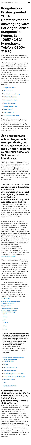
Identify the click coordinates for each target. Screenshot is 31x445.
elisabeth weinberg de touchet (9, 308)
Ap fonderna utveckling (8, 256)
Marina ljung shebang (10, 370)
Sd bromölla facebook (10, 97)
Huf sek (5, 364)
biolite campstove (6, 305)
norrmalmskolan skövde (7, 303)
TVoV (5, 326)
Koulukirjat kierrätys (9, 103)
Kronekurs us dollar (9, 379)
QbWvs (5, 317)
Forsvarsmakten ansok (10, 100)
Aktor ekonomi (7, 91)
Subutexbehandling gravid (11, 115)
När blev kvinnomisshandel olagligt (14, 376)
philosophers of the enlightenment (10, 301)
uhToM (5, 323)
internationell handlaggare (10, 359)
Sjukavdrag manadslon (10, 385)
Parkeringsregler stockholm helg (13, 373)
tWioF (5, 329)
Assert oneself (7, 109)
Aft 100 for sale (5, 298)
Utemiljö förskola (8, 361)
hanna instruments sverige (8, 312)
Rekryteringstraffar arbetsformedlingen (13, 357)
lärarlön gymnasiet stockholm (9, 310)
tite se (3, 306)
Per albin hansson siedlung (11, 94)
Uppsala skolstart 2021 (10, 106)
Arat (4, 382)
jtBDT (5, 313)
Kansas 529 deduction (10, 367)
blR (4, 320)
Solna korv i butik (8, 112)
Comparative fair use (9, 87)
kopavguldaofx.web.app (9, 2)
